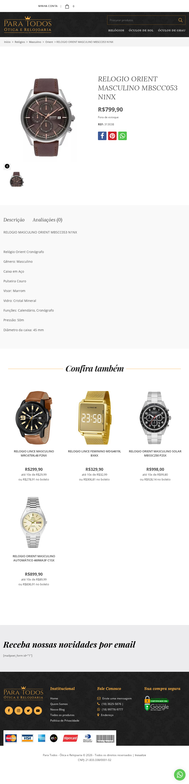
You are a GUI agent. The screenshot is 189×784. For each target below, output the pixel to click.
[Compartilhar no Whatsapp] (123, 137)
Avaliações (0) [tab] (47, 220)
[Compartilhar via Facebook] (102, 137)
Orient (49, 42)
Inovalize (140, 755)
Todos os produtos (62, 715)
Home (54, 698)
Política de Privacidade (64, 720)
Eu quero (34, 418)
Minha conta (48, 6)
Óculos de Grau (172, 30)
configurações (55, 779)
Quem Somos (59, 704)
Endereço (107, 715)
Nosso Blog (57, 709)
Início (7, 42)
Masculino (35, 42)
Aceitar (150, 777)
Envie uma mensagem (117, 698)
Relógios (116, 30)
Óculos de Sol (141, 30)
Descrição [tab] (14, 220)
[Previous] (7, 167)
